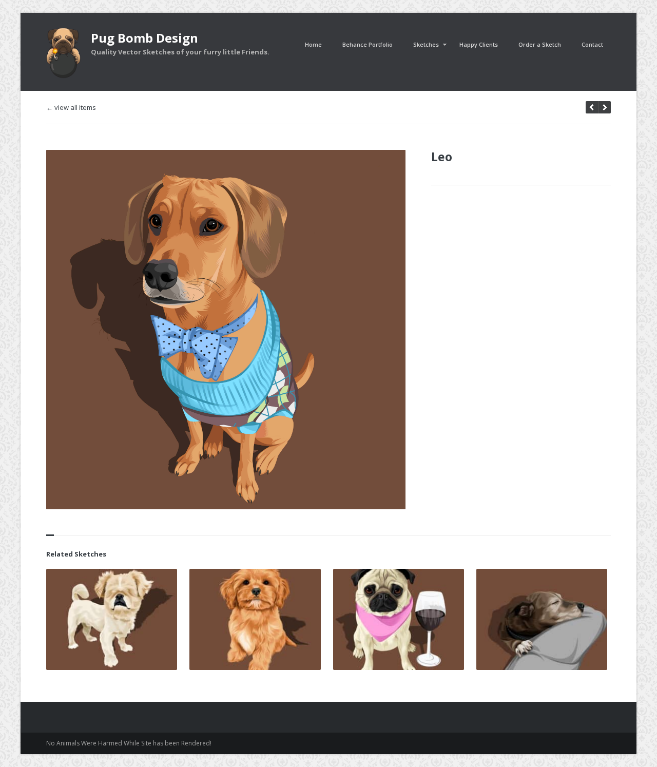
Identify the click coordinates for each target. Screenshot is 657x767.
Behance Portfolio (367, 44)
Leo (441, 156)
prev (604, 107)
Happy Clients (478, 44)
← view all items (71, 107)
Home (313, 44)
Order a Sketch (539, 44)
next (592, 107)
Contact (592, 44)
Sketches (426, 44)
